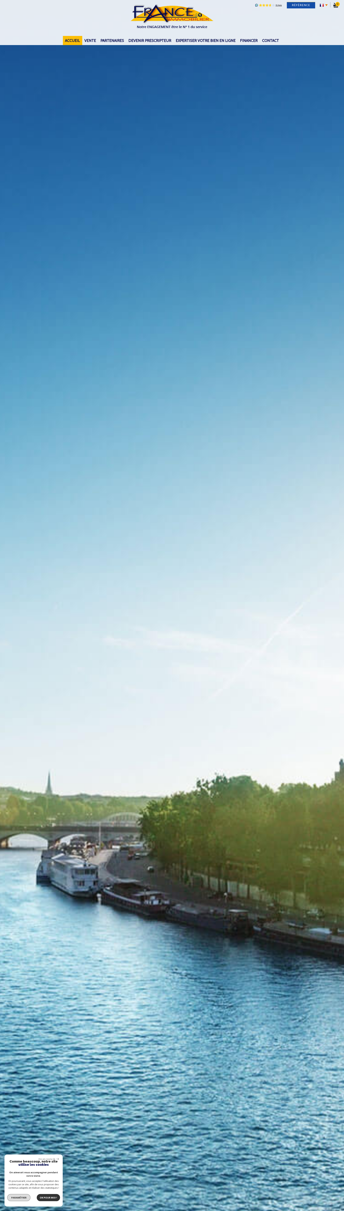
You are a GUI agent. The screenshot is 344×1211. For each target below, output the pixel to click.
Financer (249, 40)
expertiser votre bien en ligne (206, 40)
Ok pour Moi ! (48, 1197)
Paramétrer (19, 1197)
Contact (270, 40)
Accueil (72, 40)
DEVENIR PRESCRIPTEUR (149, 40)
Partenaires (112, 40)
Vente (90, 40)
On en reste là (46, 1159)
